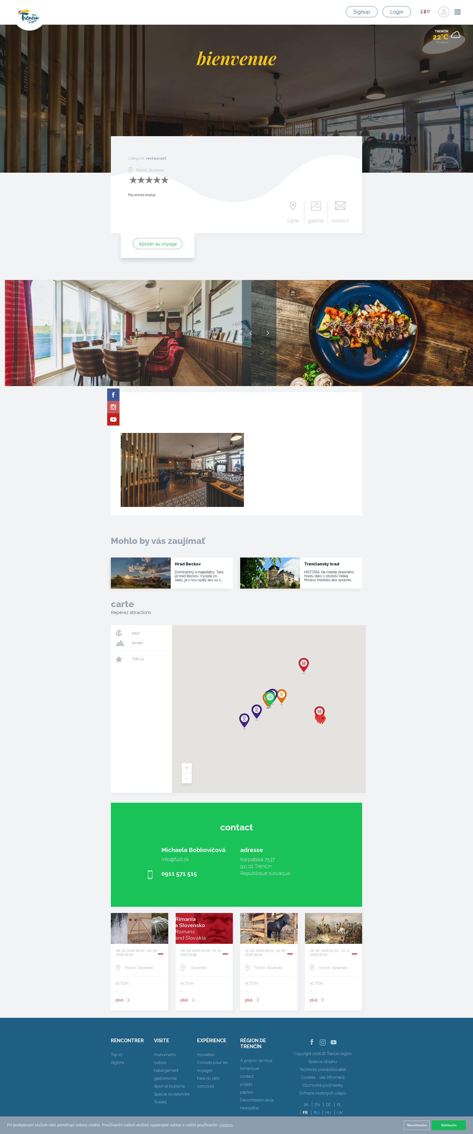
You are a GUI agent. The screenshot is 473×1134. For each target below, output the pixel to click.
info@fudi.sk (175, 859)
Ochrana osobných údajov (322, 1093)
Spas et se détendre (171, 1094)
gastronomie (165, 1078)
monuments (165, 1054)
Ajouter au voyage (158, 243)
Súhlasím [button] (448, 1125)
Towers (160, 1102)
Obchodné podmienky (322, 1085)
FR (305, 1112)
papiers (246, 1092)
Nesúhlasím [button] (417, 1125)
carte (293, 220)
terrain (137, 643)
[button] (322, 719)
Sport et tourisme (169, 1086)
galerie (316, 220)
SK (306, 1104)
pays (136, 633)
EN (317, 1104)
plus (119, 1000)
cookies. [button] (226, 1125)
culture (160, 1062)
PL (339, 1104)
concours (205, 1086)
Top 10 (116, 1054)
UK (340, 1112)
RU (316, 1112)
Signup (362, 12)
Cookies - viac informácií (322, 1077)
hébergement (166, 1070)
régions (117, 1062)
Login (396, 12)
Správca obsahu (322, 1061)
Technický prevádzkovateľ (323, 1069)
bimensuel (249, 1068)
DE (328, 1104)
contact (340, 220)
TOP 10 (138, 659)
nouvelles (205, 1054)
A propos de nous (256, 1060)
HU (328, 1112)
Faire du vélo (208, 1078)
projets (246, 1084)
